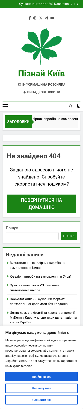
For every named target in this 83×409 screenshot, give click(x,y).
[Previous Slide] (71, 4)
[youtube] (52, 18)
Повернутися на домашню (41, 204)
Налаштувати (41, 388)
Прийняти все (41, 376)
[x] (41, 18)
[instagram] (35, 18)
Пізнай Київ (41, 73)
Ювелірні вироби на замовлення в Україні (41, 276)
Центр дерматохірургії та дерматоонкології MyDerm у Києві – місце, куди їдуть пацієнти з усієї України (43, 317)
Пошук (12, 228)
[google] (46, 18)
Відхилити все (41, 400)
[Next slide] (77, 4)
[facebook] (29, 18)
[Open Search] (70, 106)
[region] (41, 367)
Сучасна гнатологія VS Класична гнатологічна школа (44, 4)
